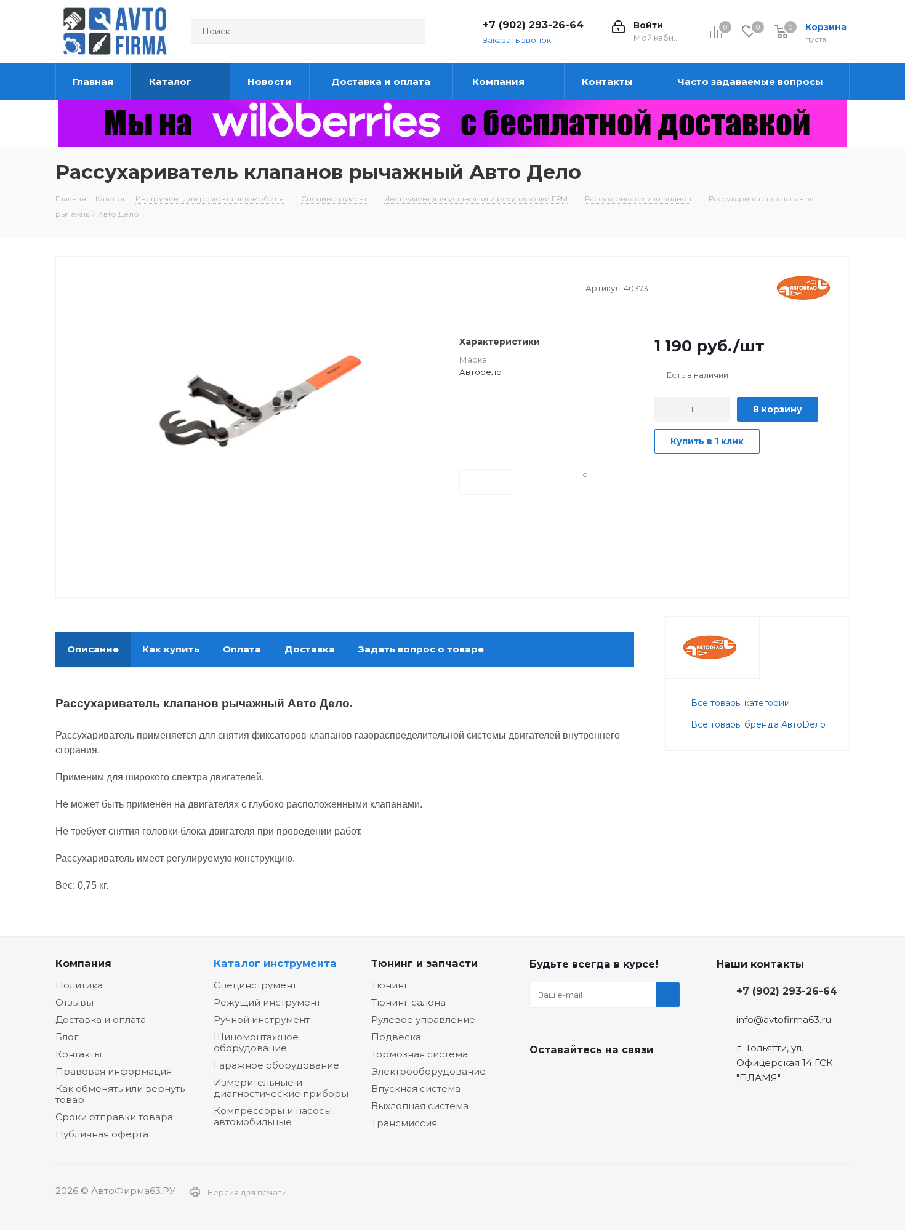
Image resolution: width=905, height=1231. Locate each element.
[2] (477, 287)
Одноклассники (603, 1078)
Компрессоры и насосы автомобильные (273, 1116)
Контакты (78, 1054)
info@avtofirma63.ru (783, 1019)
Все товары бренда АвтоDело (758, 724)
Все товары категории (740, 702)
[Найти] (410, 31)
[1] (465, 287)
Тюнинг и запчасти (424, 963)
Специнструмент (255, 985)
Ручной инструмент (262, 1019)
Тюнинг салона (408, 1002)
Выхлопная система (420, 1106)
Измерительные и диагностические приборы (281, 1088)
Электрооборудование (428, 1071)
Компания (83, 963)
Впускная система (416, 1088)
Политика (79, 985)
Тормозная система (419, 1054)
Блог (67, 1037)
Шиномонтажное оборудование (256, 1042)
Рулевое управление (423, 1019)
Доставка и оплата (100, 1019)
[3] (488, 287)
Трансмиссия (404, 1123)
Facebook (572, 1078)
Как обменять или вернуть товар (120, 1094)
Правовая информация (113, 1071)
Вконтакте (541, 1078)
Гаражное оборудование (276, 1065)
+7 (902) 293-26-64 (533, 25)
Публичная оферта (101, 1134)
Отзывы (74, 1002)
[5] (512, 287)
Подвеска (396, 1037)
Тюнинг (390, 985)
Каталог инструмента (275, 963)
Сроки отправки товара (114, 1117)
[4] (500, 287)
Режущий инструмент (267, 1002)
